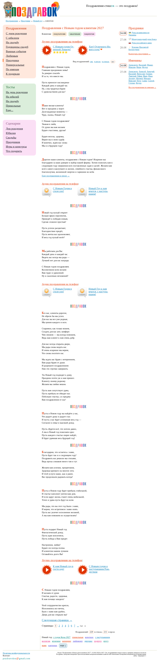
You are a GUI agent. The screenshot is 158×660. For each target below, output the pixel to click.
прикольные (77, 637)
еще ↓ (63, 645)
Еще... (9, 110)
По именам (12, 69)
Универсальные (15, 64)
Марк (138, 67)
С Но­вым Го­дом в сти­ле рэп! (62, 190)
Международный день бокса (144, 39)
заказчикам (75, 34)
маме (44, 645)
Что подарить (14, 151)
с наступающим (102, 637)
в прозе (97, 61)
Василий (142, 65)
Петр (139, 81)
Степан (132, 83)
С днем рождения (16, 33)
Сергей (151, 81)
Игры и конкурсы (16, 146)
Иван (145, 76)
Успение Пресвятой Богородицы (138, 48)
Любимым (12, 55)
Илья (150, 76)
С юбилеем (12, 37)
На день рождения (17, 92)
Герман (149, 74)
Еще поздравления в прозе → (56, 176)
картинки (52, 645)
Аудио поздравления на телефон (62, 41)
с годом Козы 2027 (61, 637)
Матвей (139, 78)
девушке (88, 641)
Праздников (13, 142)
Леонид (132, 78)
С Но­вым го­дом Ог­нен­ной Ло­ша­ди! (63, 48)
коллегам (46, 641)
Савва (144, 81)
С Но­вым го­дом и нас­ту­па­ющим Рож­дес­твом (99, 569)
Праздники (12, 60)
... (78, 625)
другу (105, 641)
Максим (132, 67)
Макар (150, 65)
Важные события (16, 51)
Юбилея (11, 133)
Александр (133, 65)
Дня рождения (14, 128)
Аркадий (150, 71)
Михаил (147, 78)
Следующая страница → (57, 620)
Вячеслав (141, 74)
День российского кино (142, 43)
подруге (98, 641)
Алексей (142, 71)
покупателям (59, 34)
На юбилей (12, 96)
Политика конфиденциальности (16, 653)
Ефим (139, 76)
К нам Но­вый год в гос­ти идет (63, 567)
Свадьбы (11, 137)
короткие (89, 637)
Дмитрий (132, 76)
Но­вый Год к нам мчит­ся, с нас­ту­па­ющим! (98, 191)
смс (91, 61)
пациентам (89, 34)
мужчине (56, 641)
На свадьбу (12, 42)
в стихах (105, 61)
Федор (145, 67)
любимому (78, 641)
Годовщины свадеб (17, 46)
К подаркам (13, 73)
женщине (66, 641)
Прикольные (13, 105)
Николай (132, 81)
